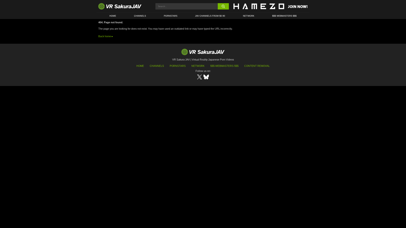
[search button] (223, 6)
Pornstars (170, 16)
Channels (140, 16)
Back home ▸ (105, 36)
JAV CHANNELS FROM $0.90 (210, 16)
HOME (112, 16)
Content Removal (257, 66)
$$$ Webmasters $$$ (224, 66)
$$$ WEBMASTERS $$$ (284, 16)
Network (248, 16)
